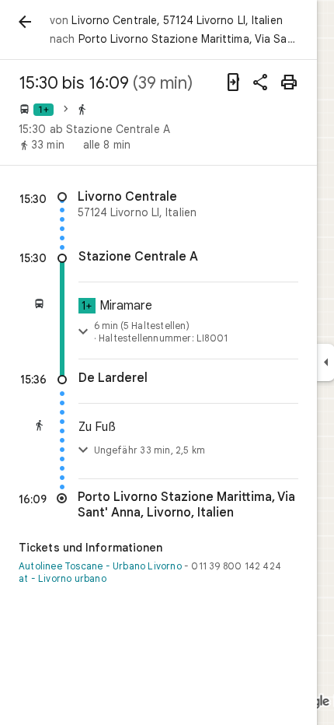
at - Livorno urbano (62, 578)
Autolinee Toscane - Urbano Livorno (100, 566)
